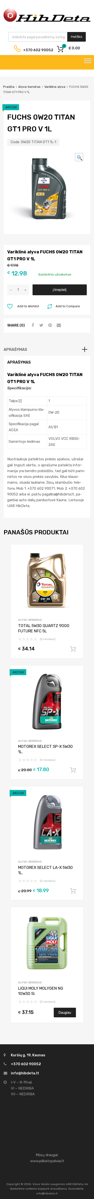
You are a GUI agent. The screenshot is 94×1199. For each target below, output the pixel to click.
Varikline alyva (54, 87)
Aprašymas (15, 349)
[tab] (47, 350)
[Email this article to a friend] (58, 325)
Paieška (76, 36)
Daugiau (65, 1012)
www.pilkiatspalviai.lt (47, 1161)
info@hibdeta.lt (25, 1073)
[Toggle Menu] (88, 62)
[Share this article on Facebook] (32, 325)
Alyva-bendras (29, 87)
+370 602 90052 (34, 50)
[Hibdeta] (47, 21)
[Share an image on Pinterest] (49, 325)
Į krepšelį (60, 290)
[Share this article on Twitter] (41, 325)
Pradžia (8, 87)
